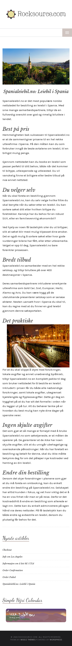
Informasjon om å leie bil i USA (18, 563)
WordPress (56, 639)
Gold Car (29, 288)
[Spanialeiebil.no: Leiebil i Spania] (36, 66)
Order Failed (9, 577)
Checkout (7, 549)
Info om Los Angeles (12, 556)
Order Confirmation (13, 570)
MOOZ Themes (28, 639)
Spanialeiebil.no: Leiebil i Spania (19, 584)
